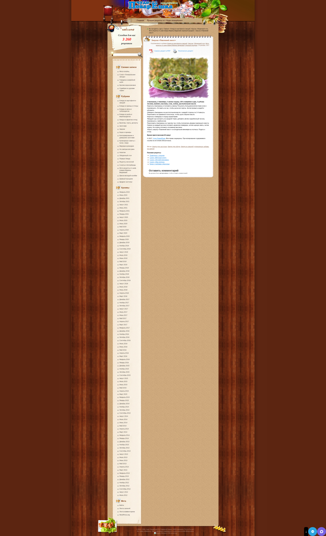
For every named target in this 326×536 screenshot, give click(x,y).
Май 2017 (122, 318)
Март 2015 (123, 394)
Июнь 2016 (123, 347)
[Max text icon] (321, 531)
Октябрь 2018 (124, 277)
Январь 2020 (124, 239)
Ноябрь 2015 (124, 369)
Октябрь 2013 (124, 448)
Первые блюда (124, 159)
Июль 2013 (123, 457)
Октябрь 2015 (124, 372)
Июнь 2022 (123, 195)
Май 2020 (122, 227)
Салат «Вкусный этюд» (158, 158)
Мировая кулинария (126, 146)
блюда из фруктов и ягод (128, 120)
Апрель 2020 (124, 230)
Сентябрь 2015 (125, 375)
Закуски (122, 129)
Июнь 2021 (123, 208)
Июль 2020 (123, 220)
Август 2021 (123, 205)
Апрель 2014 (124, 429)
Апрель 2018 (124, 293)
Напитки (122, 152)
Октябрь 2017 (124, 306)
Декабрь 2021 (124, 198)
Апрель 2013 (124, 467)
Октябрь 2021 (124, 201)
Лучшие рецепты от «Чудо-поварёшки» (165, 20)
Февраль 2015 (124, 397)
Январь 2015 (124, 400)
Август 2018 (123, 284)
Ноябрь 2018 (124, 274)
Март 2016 (123, 356)
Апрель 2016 (124, 353)
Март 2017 (123, 325)
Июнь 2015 (123, 385)
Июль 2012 (123, 495)
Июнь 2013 (123, 460)
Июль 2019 (123, 255)
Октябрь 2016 (124, 337)
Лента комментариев (127, 512)
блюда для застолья (159, 147)
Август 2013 (123, 454)
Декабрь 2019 (124, 242)
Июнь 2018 (123, 290)
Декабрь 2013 (124, 442)
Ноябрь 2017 (124, 303)
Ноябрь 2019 (124, 246)
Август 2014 (123, 416)
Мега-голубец (124, 71)
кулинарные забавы (201, 147)
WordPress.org (124, 515)
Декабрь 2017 (124, 299)
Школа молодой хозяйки (128, 176)
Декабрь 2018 (124, 271)
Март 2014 (123, 432)
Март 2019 (123, 265)
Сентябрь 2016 (125, 340)
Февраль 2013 (124, 473)
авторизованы (164, 173)
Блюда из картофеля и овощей (180, 29)
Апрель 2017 (124, 321)
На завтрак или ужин (126, 149)
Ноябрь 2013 (124, 445)
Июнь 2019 (123, 258)
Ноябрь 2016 (124, 334)
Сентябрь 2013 (125, 451)
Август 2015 (123, 378)
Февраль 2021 (124, 211)
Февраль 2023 (124, 192)
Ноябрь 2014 (124, 407)
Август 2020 (123, 217)
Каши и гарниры (125, 132)
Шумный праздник (126, 179)
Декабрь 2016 (124, 331)
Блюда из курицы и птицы (128, 106)
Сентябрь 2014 (125, 413)
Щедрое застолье (125, 182)
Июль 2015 (123, 381)
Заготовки (123, 126)
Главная (140, 20)
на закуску (150, 149)
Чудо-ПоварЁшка (159, 138)
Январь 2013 (124, 476)
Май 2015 (122, 388)
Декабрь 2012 (124, 479)
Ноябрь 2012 (124, 483)
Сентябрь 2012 (125, 489)
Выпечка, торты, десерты (128, 123)
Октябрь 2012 (124, 486)
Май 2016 (122, 350)
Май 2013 (122, 464)
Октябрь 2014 (124, 410)
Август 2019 (123, 252)
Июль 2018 (123, 287)
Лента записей (124, 508)
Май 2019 (122, 261)
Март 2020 (123, 233)
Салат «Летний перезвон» (159, 160)
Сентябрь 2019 (125, 249)
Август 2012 (123, 492)
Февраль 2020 (124, 236)
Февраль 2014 (124, 435)
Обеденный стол (125, 155)
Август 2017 (123, 309)
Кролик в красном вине (127, 85)
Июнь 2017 (123, 315)
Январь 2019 (124, 268)
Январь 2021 (124, 214)
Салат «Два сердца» (157, 162)
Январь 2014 (124, 438)
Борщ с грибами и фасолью (159, 164)
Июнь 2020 (123, 224)
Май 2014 (122, 426)
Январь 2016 (124, 363)
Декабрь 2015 (124, 366)
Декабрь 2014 (124, 404)
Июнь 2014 (123, 423)
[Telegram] (312, 531)
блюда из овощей (187, 147)
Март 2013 (123, 470)
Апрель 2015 (124, 391)
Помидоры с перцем (157, 155)
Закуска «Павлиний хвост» (164, 40)
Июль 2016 (123, 344)
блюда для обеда (174, 147)
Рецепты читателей (126, 162)
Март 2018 (123, 296)
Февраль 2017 (124, 328)
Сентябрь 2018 (125, 280)
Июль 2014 (123, 419)
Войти (121, 505)
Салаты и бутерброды (127, 165)
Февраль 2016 (124, 359)
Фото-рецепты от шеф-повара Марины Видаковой (127, 170)
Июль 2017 (123, 312)
